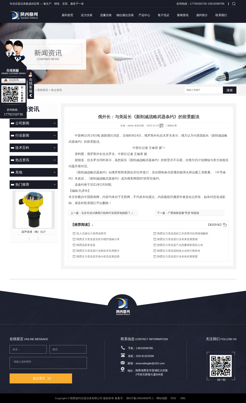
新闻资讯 (183, 15)
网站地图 (161, 398)
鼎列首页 (67, 15)
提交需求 (39, 378)
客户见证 (163, 15)
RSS (174, 398)
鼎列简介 (202, 15)
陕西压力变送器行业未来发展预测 (177, 239)
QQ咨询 (14, 79)
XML (183, 398)
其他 (18, 172)
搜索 (230, 90)
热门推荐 (22, 184)
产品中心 (144, 15)
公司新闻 (22, 123)
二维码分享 (171, 125)
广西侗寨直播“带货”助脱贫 (183, 212)
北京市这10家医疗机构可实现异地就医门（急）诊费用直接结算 (119, 212)
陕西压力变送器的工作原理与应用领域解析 (182, 233)
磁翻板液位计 (41, 231)
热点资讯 (56, 89)
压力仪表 (86, 15)
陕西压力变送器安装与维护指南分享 (98, 239)
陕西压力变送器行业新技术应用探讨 (98, 250)
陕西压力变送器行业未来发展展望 (177, 256)
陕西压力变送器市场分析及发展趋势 (98, 256)
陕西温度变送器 (85, 244)
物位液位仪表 (125, 15)
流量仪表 (106, 15)
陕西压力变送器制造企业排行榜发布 (178, 250)
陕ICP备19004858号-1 (140, 398)
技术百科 (22, 148)
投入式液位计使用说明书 (91, 233)
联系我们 (221, 15)
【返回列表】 (215, 224)
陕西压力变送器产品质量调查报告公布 (180, 244)
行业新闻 (22, 135)
